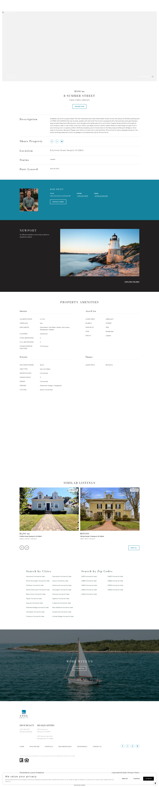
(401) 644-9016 (83, 196)
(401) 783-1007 (25, 729)
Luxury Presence (37, 773)
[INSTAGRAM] (127, 746)
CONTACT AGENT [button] (58, 202)
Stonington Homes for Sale (61, 590)
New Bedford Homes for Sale (62, 607)
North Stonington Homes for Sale (38, 581)
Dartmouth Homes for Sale (61, 585)
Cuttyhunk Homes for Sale (61, 603)
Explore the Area (132, 282)
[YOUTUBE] (137, 746)
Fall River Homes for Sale (35, 585)
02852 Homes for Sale (89, 590)
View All (134, 548)
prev (9, 76)
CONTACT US (97, 746)
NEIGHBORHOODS (65, 746)
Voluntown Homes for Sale (35, 576)
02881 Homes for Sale (89, 581)
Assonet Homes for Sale (34, 603)
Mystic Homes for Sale (34, 598)
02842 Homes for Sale (89, 594)
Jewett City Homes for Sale (61, 612)
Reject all (125, 778)
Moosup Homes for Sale (60, 594)
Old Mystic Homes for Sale (35, 612)
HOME (22, 746)
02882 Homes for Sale (115, 581)
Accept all (148, 778)
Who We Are (34, 746)
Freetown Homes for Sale (35, 616)
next (14, 76)
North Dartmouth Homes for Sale (38, 590)
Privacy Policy (133, 773)
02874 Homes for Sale (89, 576)
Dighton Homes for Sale (60, 598)
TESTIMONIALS (82, 746)
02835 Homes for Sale (115, 576)
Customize (136, 778)
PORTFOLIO (49, 746)
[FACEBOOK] (122, 746)
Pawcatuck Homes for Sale (61, 576)
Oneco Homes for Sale (60, 581)
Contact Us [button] (79, 668)
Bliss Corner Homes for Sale (36, 594)
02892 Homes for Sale (115, 590)
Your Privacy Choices (79, 785)
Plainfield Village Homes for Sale (37, 607)
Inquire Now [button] (79, 106)
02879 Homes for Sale (115, 585)
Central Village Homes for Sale (63, 616)
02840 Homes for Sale (89, 585)
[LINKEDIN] (132, 746)
